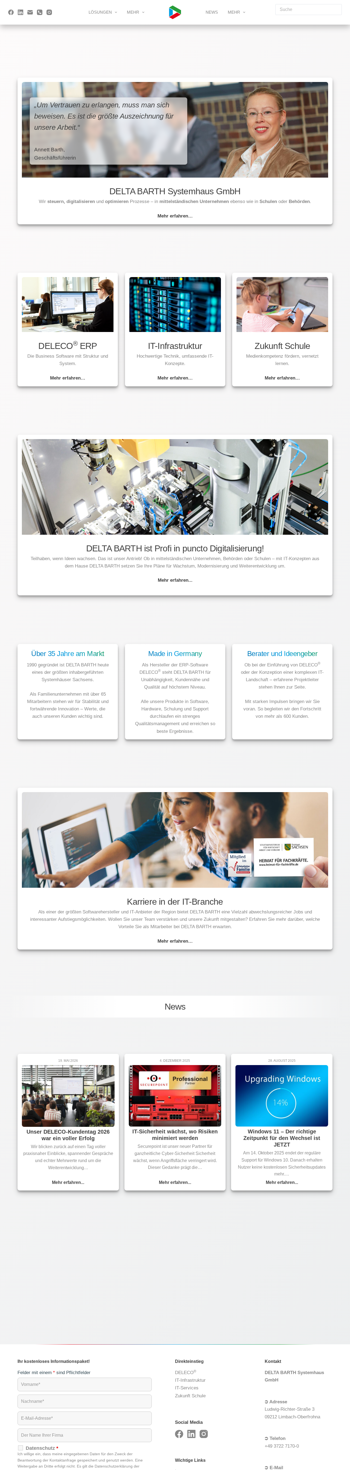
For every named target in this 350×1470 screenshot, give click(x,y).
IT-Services (187, 1387)
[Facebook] (11, 12)
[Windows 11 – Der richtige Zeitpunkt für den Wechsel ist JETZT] (281, 1096)
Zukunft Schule (190, 1395)
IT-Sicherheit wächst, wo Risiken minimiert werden (175, 1134)
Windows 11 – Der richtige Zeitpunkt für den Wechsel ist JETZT (281, 1138)
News (212, 12)
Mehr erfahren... (68, 1183)
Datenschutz (42, 1448)
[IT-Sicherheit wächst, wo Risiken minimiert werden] (175, 1096)
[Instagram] (49, 12)
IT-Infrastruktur (190, 1380)
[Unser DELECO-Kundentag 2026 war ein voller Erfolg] (68, 1096)
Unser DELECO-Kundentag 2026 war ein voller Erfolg (68, 1135)
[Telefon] (39, 12)
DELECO (185, 1372)
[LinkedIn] (20, 12)
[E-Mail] (30, 12)
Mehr (133, 12)
